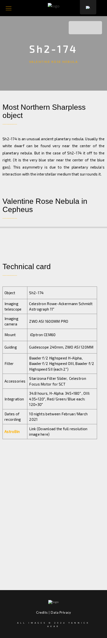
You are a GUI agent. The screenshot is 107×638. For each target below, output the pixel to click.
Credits (42, 612)
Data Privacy (61, 612)
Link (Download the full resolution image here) (58, 431)
